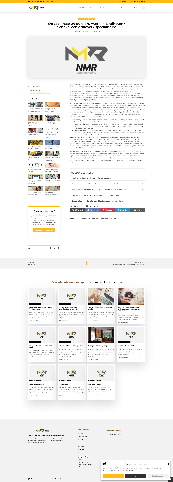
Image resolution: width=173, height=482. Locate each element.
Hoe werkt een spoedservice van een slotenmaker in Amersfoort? (52, 159)
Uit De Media (82, 8)
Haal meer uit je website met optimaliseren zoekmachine (34, 182)
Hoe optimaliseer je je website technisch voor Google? (51, 136)
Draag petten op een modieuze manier (40, 346)
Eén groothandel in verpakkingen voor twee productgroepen (51, 110)
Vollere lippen (64, 384)
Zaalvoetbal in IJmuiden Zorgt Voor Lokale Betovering (34, 123)
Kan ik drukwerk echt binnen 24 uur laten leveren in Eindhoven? (108, 184)
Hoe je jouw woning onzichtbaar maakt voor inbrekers (51, 194)
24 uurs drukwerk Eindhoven (88, 218)
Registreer (124, 8)
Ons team (81, 446)
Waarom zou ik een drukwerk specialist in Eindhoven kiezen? (108, 195)
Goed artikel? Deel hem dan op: (40, 93)
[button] (167, 464)
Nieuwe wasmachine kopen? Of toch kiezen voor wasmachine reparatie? (130, 309)
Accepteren (113, 476)
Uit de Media (81, 439)
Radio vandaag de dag (37, 384)
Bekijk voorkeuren (157, 476)
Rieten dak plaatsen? (126, 346)
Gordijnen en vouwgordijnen (99, 346)
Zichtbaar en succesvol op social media (100, 308)
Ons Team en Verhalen (107, 8)
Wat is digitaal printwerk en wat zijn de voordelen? (108, 178)
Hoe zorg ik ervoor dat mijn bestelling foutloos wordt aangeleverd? (108, 201)
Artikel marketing (86, 19)
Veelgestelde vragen (35, 90)
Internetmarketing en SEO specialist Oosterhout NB (68, 308)
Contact (134, 8)
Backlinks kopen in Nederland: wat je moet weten (85, 457)
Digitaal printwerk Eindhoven (108, 218)
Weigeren (136, 476)
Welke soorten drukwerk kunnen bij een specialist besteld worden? (108, 189)
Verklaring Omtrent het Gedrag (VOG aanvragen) (40, 308)
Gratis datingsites (94, 384)
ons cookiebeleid (128, 470)
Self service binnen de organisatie (71, 346)
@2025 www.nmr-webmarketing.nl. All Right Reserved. (44, 479)
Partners (93, 8)
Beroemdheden (82, 436)
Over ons (80, 443)
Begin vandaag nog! (44, 211)
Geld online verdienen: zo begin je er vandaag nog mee (85, 464)
